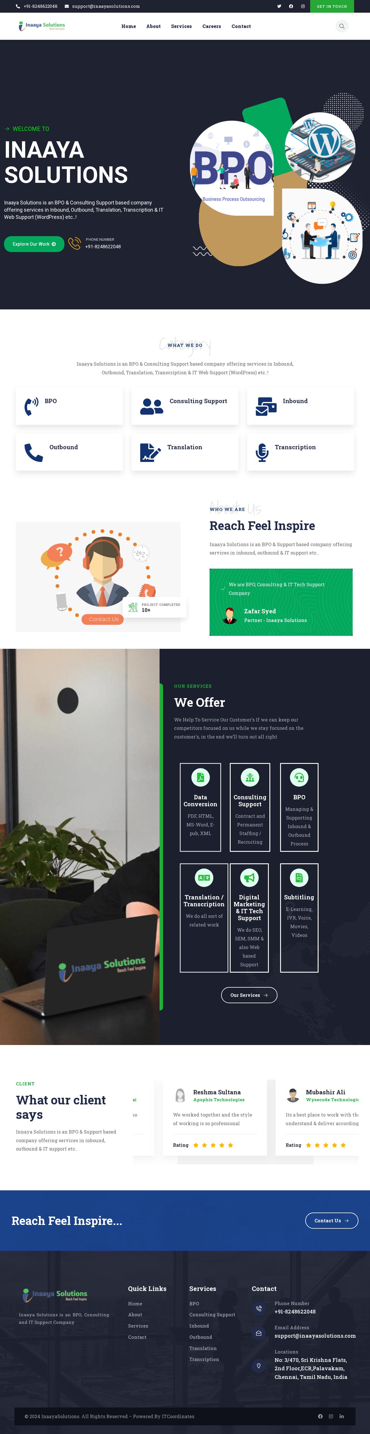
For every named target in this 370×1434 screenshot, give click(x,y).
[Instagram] (331, 1416)
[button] (350, 1118)
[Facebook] (290, 6)
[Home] (41, 26)
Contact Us (327, 1220)
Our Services (245, 995)
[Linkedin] (341, 1416)
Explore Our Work (32, 244)
